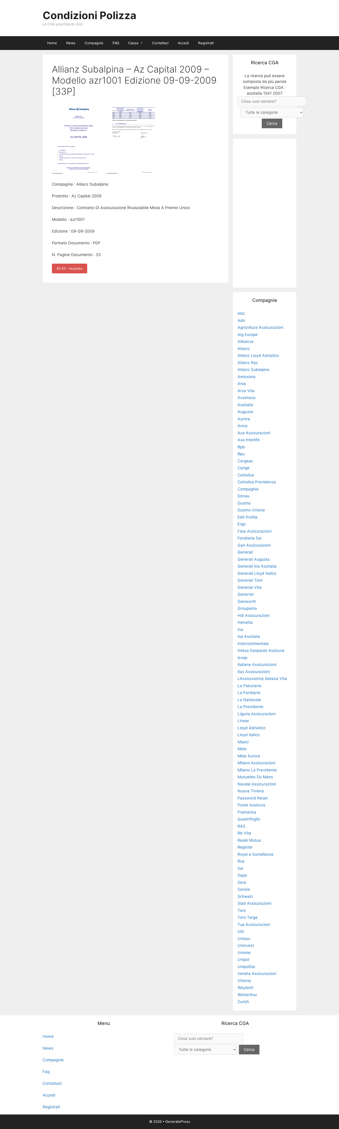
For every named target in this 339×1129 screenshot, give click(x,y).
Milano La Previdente (257, 770)
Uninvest (246, 945)
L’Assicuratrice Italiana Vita (262, 678)
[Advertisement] (264, 212)
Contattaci (160, 43)
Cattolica (246, 475)
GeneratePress (177, 1121)
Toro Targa (248, 917)
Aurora (244, 419)
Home (52, 43)
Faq (46, 1071)
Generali (245, 552)
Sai (240, 868)
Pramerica (247, 812)
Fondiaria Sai (250, 538)
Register (245, 847)
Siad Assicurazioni (254, 903)
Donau (244, 496)
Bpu (241, 454)
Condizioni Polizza (89, 15)
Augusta (245, 411)
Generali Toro (250, 580)
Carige (244, 468)
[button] (142, 43)
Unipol (243, 959)
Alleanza (245, 341)
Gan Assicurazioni (254, 545)
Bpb (241, 447)
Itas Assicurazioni (254, 671)
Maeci (243, 742)
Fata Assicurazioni (254, 531)
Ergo (242, 524)
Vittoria (244, 980)
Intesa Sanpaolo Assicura (261, 650)
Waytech (245, 987)
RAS (241, 826)
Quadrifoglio (249, 819)
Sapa (242, 875)
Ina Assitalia (249, 636)
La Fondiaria (249, 692)
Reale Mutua (249, 840)
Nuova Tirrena (251, 791)
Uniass (244, 938)
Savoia (244, 889)
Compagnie (94, 43)
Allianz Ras (248, 362)
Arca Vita (246, 390)
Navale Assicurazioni (257, 784)
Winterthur (247, 994)
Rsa (241, 861)
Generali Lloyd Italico (257, 573)
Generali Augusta (254, 559)
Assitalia (245, 405)
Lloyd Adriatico (251, 728)
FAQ (116, 43)
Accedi (183, 43)
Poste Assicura (251, 805)
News (70, 43)
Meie (242, 749)
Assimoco (247, 397)
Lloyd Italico (249, 734)
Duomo (244, 503)
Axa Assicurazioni (254, 433)
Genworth (247, 601)
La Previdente (250, 706)
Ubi (241, 931)
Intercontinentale (253, 643)
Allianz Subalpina (253, 369)
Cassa (133, 43)
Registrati (206, 43)
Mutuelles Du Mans (255, 777)
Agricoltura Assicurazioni (260, 327)
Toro (242, 910)
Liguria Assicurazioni (257, 714)
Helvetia (245, 622)
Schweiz (245, 896)
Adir (241, 320)
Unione (244, 952)
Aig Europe (248, 334)
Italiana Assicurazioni (257, 664)
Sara (242, 882)
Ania (242, 383)
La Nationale (249, 699)
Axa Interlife (249, 440)
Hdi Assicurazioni (254, 615)
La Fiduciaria (249, 685)
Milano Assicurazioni (256, 763)
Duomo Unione (251, 510)
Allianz (244, 348)
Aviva (242, 425)
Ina (240, 629)
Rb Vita (244, 833)
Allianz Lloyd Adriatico (258, 355)
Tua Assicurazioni (254, 924)
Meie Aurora (249, 756)
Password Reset (253, 798)
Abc (241, 313)
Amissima (247, 376)
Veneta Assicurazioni (257, 973)
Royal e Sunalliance (256, 854)
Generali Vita (250, 587)
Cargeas (245, 461)
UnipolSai (246, 966)
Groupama (247, 608)
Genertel (246, 594)
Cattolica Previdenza (257, 482)
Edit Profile (248, 517)
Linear (243, 720)
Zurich (243, 1001)
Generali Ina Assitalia (257, 566)
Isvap (242, 657)
